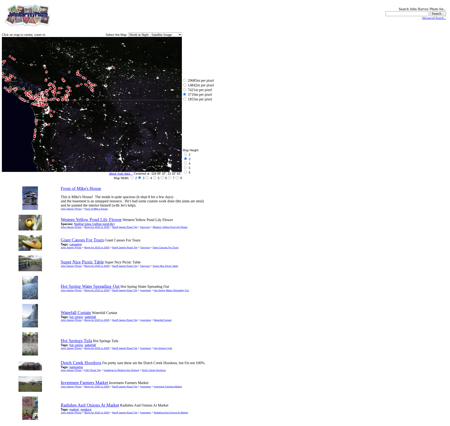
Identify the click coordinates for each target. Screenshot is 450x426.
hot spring (76, 317)
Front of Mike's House (96, 208)
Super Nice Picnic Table (165, 266)
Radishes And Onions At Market (171, 412)
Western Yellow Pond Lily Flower (170, 227)
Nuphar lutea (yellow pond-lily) (94, 224)
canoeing (75, 244)
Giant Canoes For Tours (165, 247)
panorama (76, 367)
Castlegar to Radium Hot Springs (121, 370)
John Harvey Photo (71, 208)
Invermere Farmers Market (168, 386)
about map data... (121, 173)
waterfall (90, 317)
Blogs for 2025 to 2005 (96, 227)
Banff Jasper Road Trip (124, 227)
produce (86, 409)
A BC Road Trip (92, 370)
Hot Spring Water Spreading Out (171, 290)
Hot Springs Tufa (163, 348)
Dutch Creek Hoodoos (154, 370)
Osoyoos (145, 227)
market (74, 409)
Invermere (145, 290)
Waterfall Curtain (163, 320)
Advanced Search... (434, 18)
